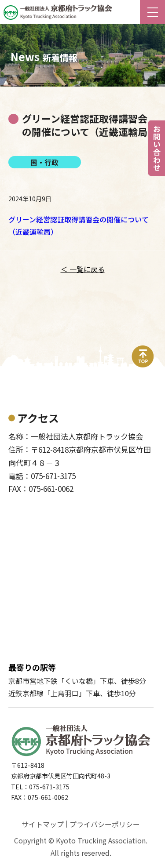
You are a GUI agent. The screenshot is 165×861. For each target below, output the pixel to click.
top (143, 350)
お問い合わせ (156, 148)
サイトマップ (43, 824)
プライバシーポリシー (105, 824)
